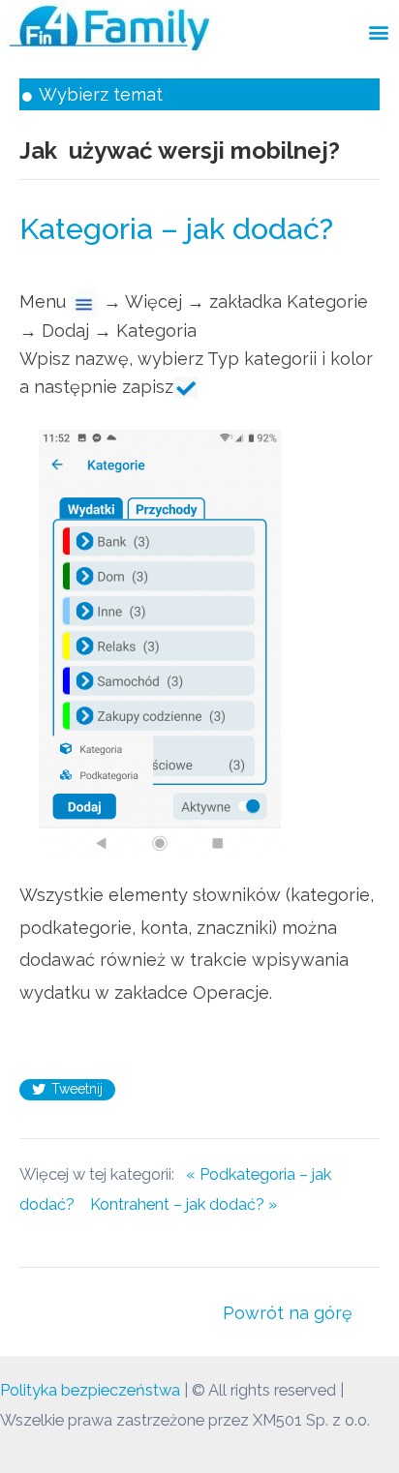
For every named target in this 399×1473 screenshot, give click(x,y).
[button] (378, 31)
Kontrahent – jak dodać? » (183, 1204)
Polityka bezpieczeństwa (90, 1390)
